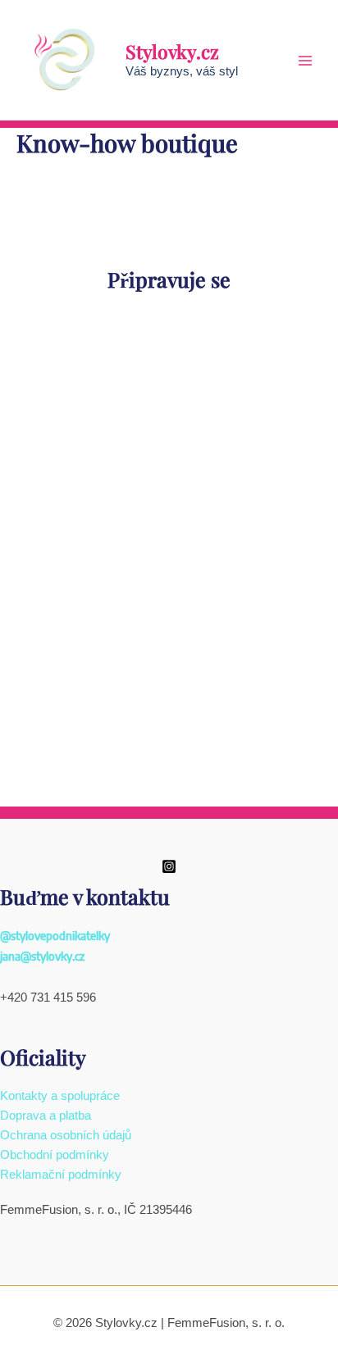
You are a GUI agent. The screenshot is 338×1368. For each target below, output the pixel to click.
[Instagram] (169, 866)
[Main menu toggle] (305, 59)
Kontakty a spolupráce (60, 1095)
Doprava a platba (45, 1115)
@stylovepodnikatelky (55, 935)
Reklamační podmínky (60, 1174)
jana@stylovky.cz (42, 955)
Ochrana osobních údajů (65, 1135)
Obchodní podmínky (54, 1154)
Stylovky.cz (172, 51)
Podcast (169, 489)
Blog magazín (169, 700)
